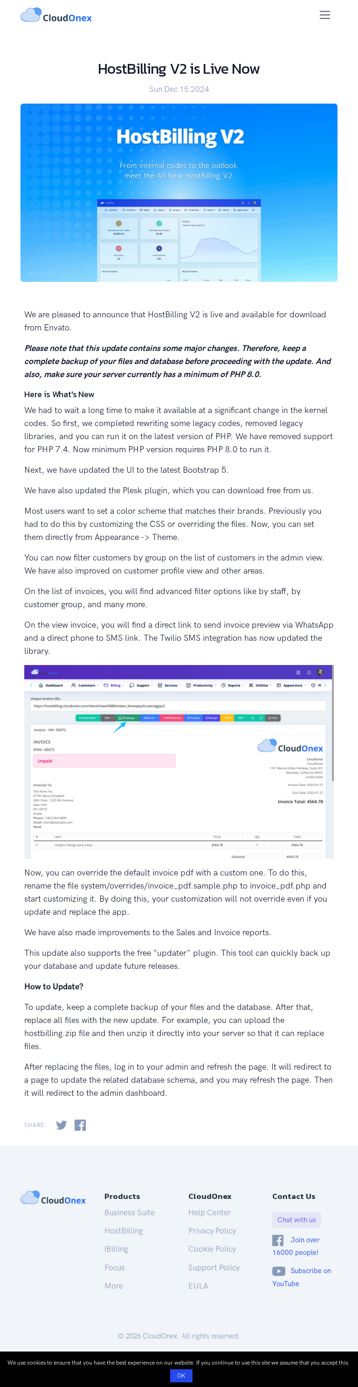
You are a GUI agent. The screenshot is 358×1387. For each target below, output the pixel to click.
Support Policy (214, 1267)
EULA (198, 1285)
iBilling (116, 1249)
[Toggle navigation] (325, 15)
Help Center (209, 1212)
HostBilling (123, 1230)
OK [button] (181, 1376)
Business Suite (129, 1212)
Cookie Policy (212, 1249)
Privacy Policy (212, 1230)
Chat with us (296, 1220)
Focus (114, 1267)
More (113, 1285)
